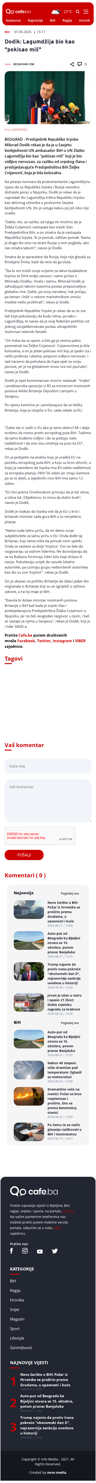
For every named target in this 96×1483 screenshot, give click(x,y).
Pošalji (24, 855)
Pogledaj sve (70, 893)
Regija (67, 20)
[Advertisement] (48, 709)
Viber (58, 1228)
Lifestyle (17, 1338)
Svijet (14, 1309)
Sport (15, 1328)
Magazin (17, 1319)
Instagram (62, 640)
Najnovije (35, 20)
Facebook (26, 640)
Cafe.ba (25, 635)
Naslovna (13, 20)
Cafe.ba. (68, 1211)
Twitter (44, 640)
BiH (52, 20)
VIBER (80, 640)
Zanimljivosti (21, 1347)
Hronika (85, 20)
